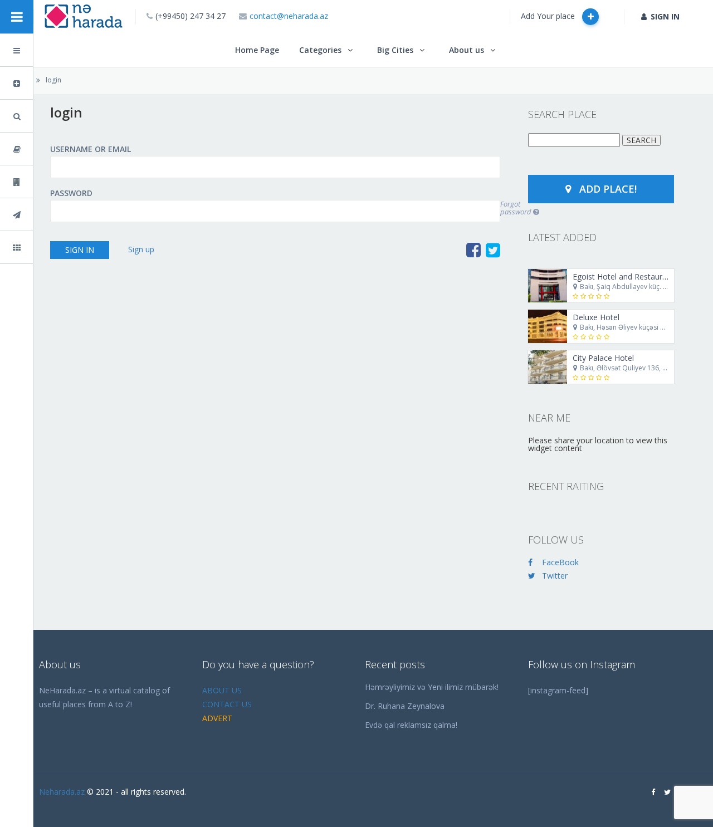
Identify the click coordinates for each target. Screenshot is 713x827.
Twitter (555, 575)
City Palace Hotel (603, 358)
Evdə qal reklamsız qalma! (411, 725)
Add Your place (549, 16)
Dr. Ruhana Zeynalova (405, 706)
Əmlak (46, 182)
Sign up (141, 249)
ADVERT (217, 718)
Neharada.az (62, 791)
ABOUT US (222, 690)
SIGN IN (665, 16)
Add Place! (608, 188)
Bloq (43, 149)
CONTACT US (227, 704)
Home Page (257, 50)
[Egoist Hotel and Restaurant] (547, 285)
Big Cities (395, 50)
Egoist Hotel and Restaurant (623, 276)
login (53, 80)
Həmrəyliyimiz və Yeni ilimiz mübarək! (432, 687)
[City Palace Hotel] (547, 367)
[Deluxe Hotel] (547, 326)
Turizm (47, 214)
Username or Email (90, 149)
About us (466, 50)
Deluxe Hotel (596, 317)
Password (71, 193)
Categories (320, 50)
